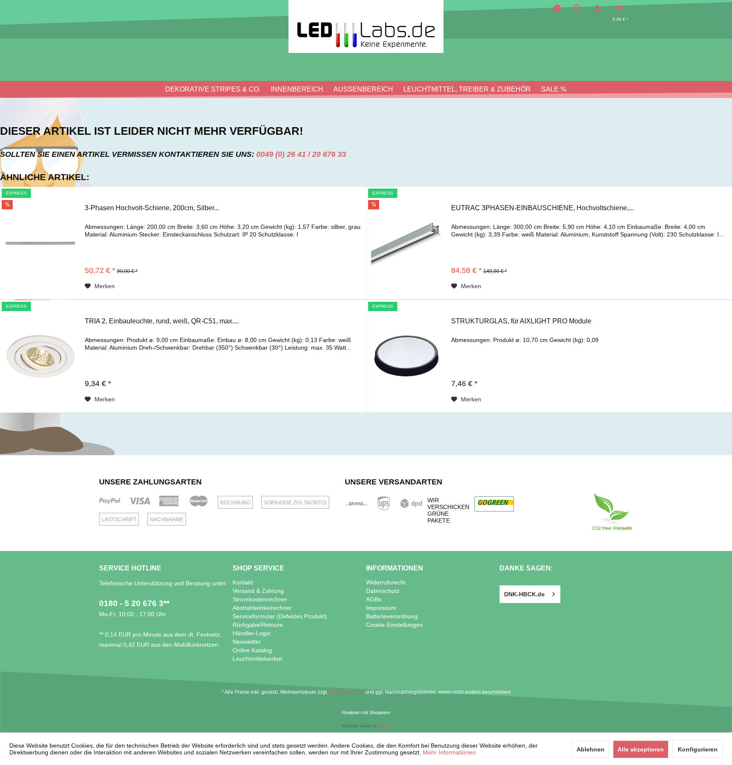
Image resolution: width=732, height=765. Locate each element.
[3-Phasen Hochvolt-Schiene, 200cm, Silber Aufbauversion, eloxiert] (40, 243)
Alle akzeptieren (641, 749)
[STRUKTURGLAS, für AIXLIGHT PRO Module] (407, 356)
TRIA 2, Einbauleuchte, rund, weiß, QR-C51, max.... (162, 321)
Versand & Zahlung (258, 590)
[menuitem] (580, 8)
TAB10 (384, 725)
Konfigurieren (698, 749)
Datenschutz (382, 590)
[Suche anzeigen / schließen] (577, 8)
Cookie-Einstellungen (394, 624)
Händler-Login (252, 633)
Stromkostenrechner (260, 599)
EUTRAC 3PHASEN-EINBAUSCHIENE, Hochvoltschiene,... (542, 207)
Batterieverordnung (392, 616)
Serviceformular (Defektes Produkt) (280, 616)
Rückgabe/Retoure (258, 624)
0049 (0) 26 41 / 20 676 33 (301, 154)
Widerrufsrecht (385, 582)
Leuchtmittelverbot (257, 658)
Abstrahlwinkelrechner (262, 607)
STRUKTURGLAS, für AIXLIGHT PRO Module (521, 321)
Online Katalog (252, 650)
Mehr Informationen (449, 752)
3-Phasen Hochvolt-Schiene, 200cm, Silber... (152, 207)
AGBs (373, 599)
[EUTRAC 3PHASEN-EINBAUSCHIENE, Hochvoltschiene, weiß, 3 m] (407, 243)
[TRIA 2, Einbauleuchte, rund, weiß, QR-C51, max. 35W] (40, 356)
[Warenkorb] (621, 8)
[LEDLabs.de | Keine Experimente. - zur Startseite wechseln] (366, 26)
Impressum (381, 607)
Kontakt (243, 582)
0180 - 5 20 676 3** (134, 603)
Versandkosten (347, 692)
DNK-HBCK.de (524, 594)
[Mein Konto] (599, 8)
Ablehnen (590, 749)
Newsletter (247, 641)
